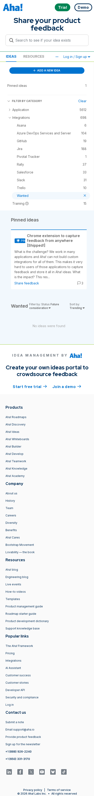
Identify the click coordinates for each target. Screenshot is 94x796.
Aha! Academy (15, 476)
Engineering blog (16, 577)
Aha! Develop (14, 454)
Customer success (18, 675)
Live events (13, 584)
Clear (82, 101)
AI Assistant (13, 668)
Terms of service (59, 790)
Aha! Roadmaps (15, 417)
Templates (12, 599)
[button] (56, 56)
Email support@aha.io (19, 729)
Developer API (15, 690)
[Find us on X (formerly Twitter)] (31, 772)
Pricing (10, 653)
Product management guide (24, 606)
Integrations (13, 660)
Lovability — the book (20, 552)
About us (11, 493)
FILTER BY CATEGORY (27, 101)
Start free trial (30, 386)
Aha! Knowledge (16, 468)
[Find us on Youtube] (42, 772)
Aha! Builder (13, 446)
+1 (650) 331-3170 (17, 759)
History (10, 500)
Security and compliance (22, 697)
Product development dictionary (27, 621)
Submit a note (14, 722)
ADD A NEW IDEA (48, 70)
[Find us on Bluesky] (53, 772)
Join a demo (66, 386)
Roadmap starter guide (20, 613)
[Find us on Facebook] (20, 772)
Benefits (11, 530)
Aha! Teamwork (15, 461)
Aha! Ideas (12, 431)
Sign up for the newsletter (22, 744)
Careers (10, 515)
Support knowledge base (22, 628)
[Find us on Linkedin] (9, 772)
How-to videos (15, 591)
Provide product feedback (23, 737)
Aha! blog (11, 569)
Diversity (11, 522)
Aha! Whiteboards (17, 439)
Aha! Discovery (15, 424)
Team (9, 508)
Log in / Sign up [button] (75, 57)
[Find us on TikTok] (64, 772)
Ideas (11, 56)
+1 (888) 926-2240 (18, 751)
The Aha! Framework (19, 646)
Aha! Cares (12, 537)
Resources (33, 56)
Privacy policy (32, 790)
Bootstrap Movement (19, 545)
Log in (9, 704)
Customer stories (17, 682)
